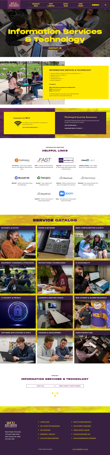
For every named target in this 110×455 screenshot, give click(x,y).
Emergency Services (47, 434)
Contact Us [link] (51, 48)
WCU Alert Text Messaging (50, 426)
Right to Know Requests (82, 422)
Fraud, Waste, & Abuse (81, 430)
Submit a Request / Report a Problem (69, 386)
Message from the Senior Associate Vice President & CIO (65, 73)
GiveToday (80, 5)
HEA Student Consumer (82, 426)
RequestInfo (36, 5)
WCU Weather (45, 430)
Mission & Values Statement (57, 75)
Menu (95, 5)
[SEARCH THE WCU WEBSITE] (105, 4)
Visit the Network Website (30, 127)
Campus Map (44, 422)
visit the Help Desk (64, 94)
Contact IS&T (40, 386)
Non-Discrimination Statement (85, 438)
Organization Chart (56, 78)
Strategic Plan (54, 77)
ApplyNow (65, 5)
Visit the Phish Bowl (70, 125)
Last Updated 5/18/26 (80, 449)
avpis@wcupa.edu (57, 89)
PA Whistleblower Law (82, 434)
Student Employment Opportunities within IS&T (60, 95)
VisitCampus (50, 5)
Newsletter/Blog (55, 80)
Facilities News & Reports (49, 438)
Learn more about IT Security (73, 128)
